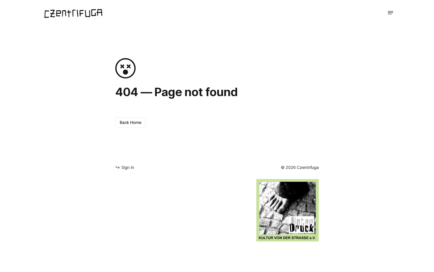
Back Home (131, 122)
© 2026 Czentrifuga (300, 167)
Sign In (124, 167)
